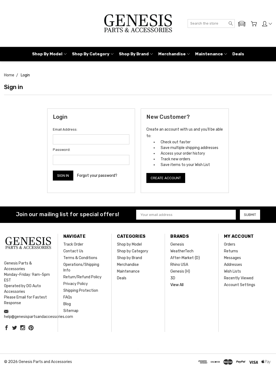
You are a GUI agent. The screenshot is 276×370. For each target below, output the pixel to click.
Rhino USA (179, 264)
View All (177, 285)
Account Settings (239, 285)
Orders (229, 244)
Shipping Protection (80, 290)
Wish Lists (232, 271)
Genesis (177, 244)
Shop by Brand (134, 54)
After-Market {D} (185, 258)
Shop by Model (47, 54)
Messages (232, 258)
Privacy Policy (75, 283)
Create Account (166, 178)
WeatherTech (182, 251)
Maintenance (209, 54)
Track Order (73, 244)
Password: (61, 150)
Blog (67, 304)
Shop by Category (90, 54)
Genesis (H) (180, 271)
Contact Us (73, 251)
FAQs (67, 297)
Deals (238, 54)
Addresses (233, 264)
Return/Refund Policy (82, 277)
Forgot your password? (97, 175)
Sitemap (70, 310)
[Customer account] (267, 23)
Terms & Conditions (80, 258)
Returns (231, 251)
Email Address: (65, 129)
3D (172, 278)
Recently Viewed (238, 278)
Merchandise (172, 54)
